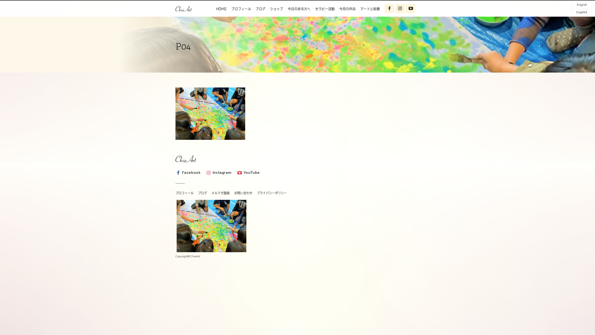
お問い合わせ (243, 193)
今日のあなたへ (299, 8)
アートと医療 (370, 8)
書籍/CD (242, 29)
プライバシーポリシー (272, 193)
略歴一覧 (242, 20)
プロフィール (241, 8)
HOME (221, 8)
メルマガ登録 (221, 193)
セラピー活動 (325, 8)
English (582, 5)
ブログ (260, 8)
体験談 (369, 20)
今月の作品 (347, 8)
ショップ (276, 8)
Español (581, 12)
